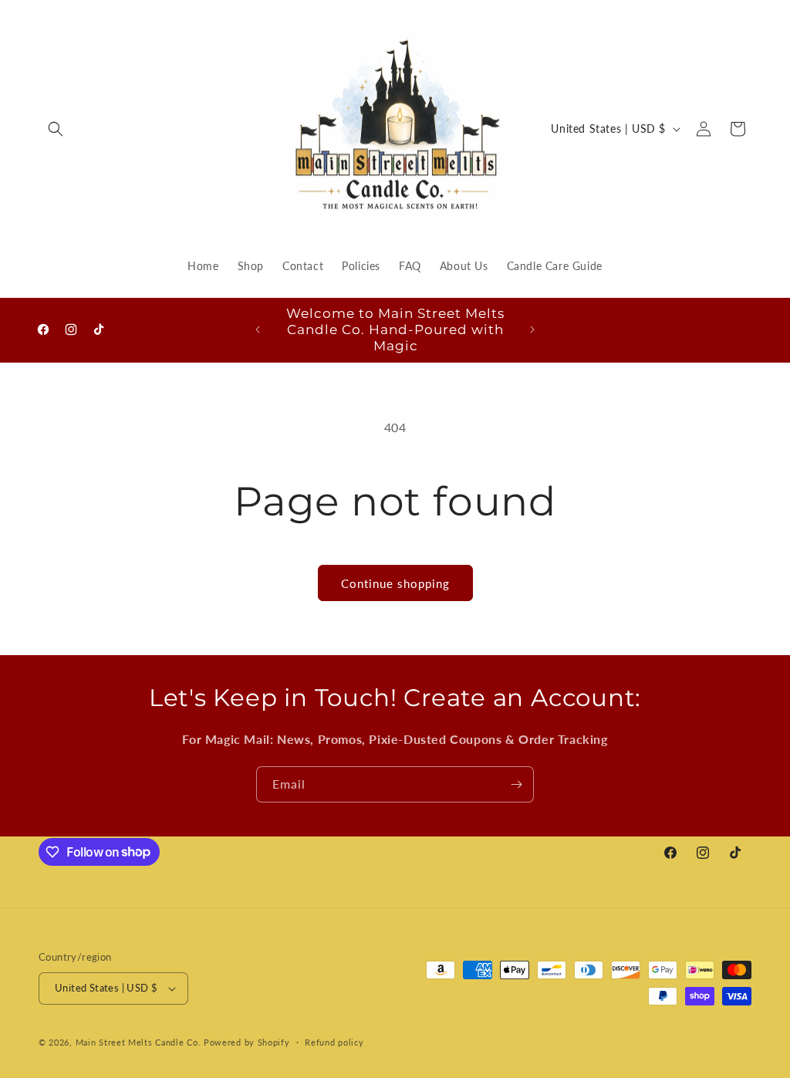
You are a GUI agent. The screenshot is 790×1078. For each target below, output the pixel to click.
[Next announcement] (532, 329)
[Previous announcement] (258, 329)
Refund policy (334, 1042)
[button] (56, 129)
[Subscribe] (516, 784)
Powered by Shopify (247, 1042)
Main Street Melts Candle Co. (138, 1042)
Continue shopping (395, 583)
